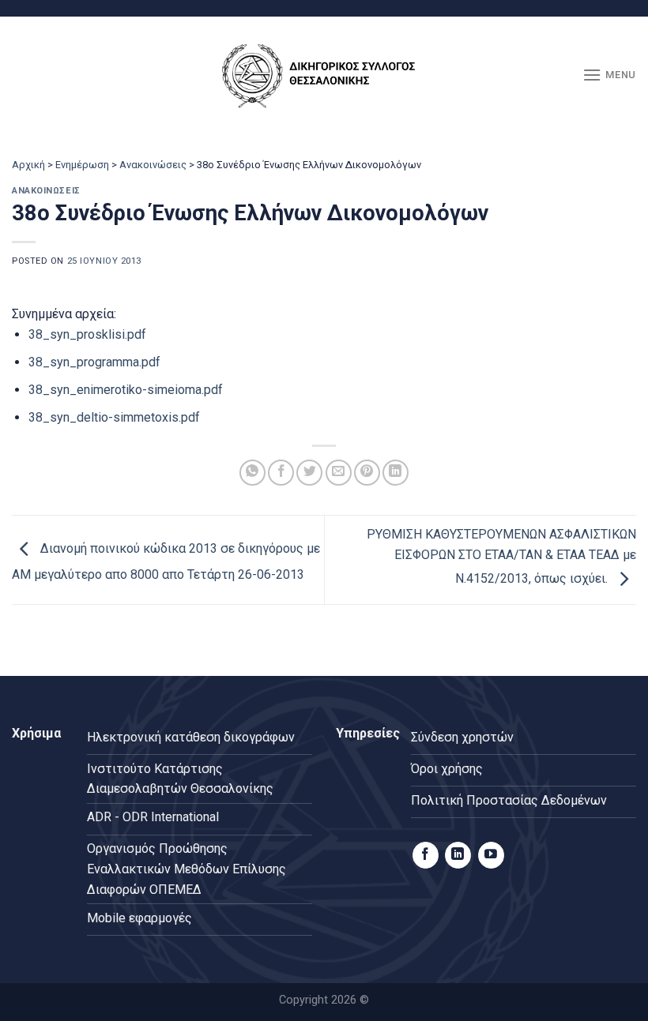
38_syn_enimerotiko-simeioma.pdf (125, 389)
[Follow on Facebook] (426, 855)
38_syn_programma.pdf (94, 362)
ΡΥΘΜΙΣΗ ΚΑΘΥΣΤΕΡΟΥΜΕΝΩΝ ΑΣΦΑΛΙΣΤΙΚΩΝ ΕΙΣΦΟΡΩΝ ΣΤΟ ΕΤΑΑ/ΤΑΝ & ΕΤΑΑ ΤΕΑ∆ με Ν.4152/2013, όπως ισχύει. (501, 557)
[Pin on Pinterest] (367, 473)
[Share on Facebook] (281, 473)
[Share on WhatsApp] (252, 473)
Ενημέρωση (82, 165)
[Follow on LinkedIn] (458, 855)
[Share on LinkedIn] (395, 473)
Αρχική (28, 165)
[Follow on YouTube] (491, 855)
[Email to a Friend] (339, 473)
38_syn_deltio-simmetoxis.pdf (114, 417)
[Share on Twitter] (309, 473)
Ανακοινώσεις (152, 165)
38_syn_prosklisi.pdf (87, 334)
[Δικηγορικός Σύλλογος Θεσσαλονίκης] (324, 75)
